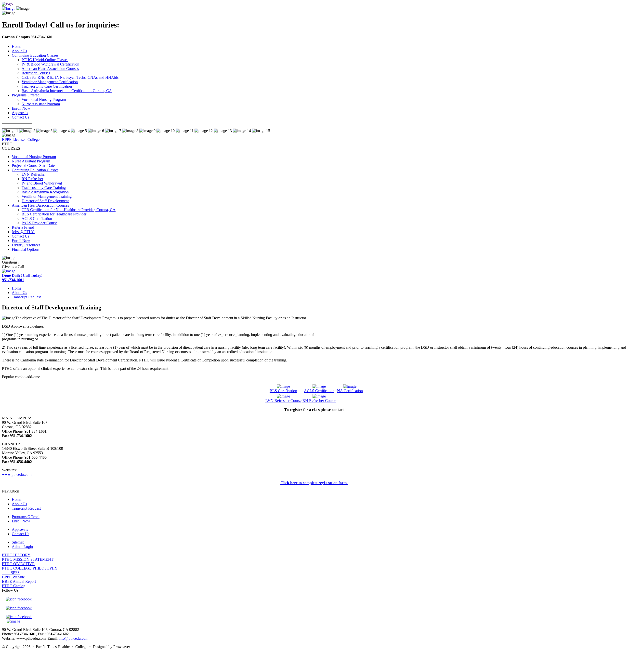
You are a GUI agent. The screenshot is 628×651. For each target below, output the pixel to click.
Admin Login (22, 547)
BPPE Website (13, 577)
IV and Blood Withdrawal (42, 183)
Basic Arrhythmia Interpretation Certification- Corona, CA (67, 91)
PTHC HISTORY (16, 555)
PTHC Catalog (13, 586)
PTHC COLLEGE (30, 568)
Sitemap (18, 542)
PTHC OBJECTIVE (18, 564)
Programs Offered (25, 95)
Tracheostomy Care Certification (47, 86)
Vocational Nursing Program (44, 99)
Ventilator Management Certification (50, 82)
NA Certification (350, 391)
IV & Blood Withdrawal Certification (50, 64)
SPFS (11, 573)
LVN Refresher (34, 174)
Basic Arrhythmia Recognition (45, 192)
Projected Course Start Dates (34, 165)
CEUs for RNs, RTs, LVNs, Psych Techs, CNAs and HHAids (70, 77)
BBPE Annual (19, 581)
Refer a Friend (23, 227)
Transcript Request (26, 297)
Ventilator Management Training (47, 196)
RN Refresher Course (319, 401)
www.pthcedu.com (16, 474)
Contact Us (20, 117)
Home (16, 46)
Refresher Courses (36, 73)
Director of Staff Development (45, 201)
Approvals (20, 113)
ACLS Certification (37, 218)
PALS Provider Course (39, 223)
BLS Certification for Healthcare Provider (54, 214)
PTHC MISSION (27, 559)
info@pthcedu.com (73, 638)
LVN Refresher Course (283, 401)
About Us (19, 51)
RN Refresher (32, 179)
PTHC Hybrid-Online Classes (45, 60)
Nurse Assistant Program (41, 104)
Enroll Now (21, 108)
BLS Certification (283, 391)
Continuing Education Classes (35, 55)
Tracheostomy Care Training (44, 188)
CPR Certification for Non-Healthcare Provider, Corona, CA (69, 210)
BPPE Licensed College (20, 139)
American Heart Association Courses (50, 68)
